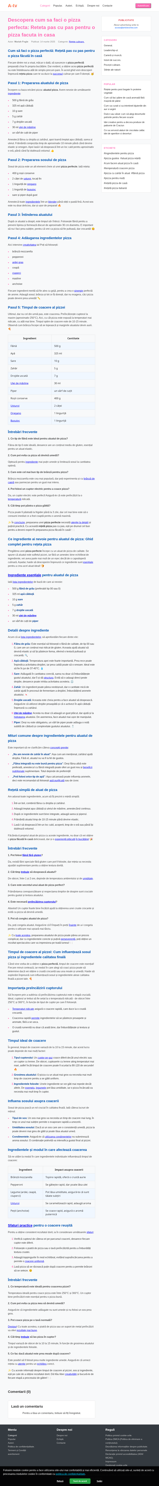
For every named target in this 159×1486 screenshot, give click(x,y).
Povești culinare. (112, 65)
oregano (31, 184)
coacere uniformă (34, 1261)
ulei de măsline (27, 127)
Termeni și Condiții (17, 1450)
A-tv (12, 5)
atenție (21, 1364)
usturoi (27, 178)
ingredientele (33, 201)
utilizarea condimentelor (58, 1136)
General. (108, 45)
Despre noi (93, 5)
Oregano (16, 413)
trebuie (25, 872)
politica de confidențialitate (70, 1474)
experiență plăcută (65, 839)
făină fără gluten (31, 855)
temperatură (14, 499)
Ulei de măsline (19, 383)
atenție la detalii (80, 522)
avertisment (13, 1454)
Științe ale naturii (112, 69)
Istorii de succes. (112, 60)
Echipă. (80, 5)
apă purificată (57, 780)
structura (48, 677)
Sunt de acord (80, 1481)
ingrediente (14, 93)
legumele (41, 1087)
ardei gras (17, 262)
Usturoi (15, 405)
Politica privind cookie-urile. (118, 1435)
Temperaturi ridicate (23, 1009)
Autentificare (143, 6)
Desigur (12, 1326)
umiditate (88, 878)
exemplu (30, 1087)
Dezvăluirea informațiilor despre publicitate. (126, 1446)
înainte (72, 925)
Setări (99, 1481)
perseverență (68, 939)
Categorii (45, 5)
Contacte (107, 5)
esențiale (88, 562)
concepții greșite (59, 747)
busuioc (31, 189)
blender (52, 201)
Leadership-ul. (111, 50)
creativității (71, 1374)
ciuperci (16, 273)
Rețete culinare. (76, 41)
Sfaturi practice (20, 1225)
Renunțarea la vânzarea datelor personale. (126, 1450)
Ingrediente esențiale (24, 575)
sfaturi (90, 1232)
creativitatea (29, 244)
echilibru (42, 1364)
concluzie (19, 522)
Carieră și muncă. (113, 55)
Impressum (110, 1461)
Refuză (60, 1481)
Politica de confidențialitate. (21, 1446)
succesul (58, 74)
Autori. (69, 5)
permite (35, 1018)
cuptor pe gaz (45, 1057)
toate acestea (23, 935)
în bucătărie (82, 839)
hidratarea (19, 717)
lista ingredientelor (23, 582)
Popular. (57, 5)
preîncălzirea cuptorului (42, 901)
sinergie (78, 290)
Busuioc (15, 420)
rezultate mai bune (27, 1330)
